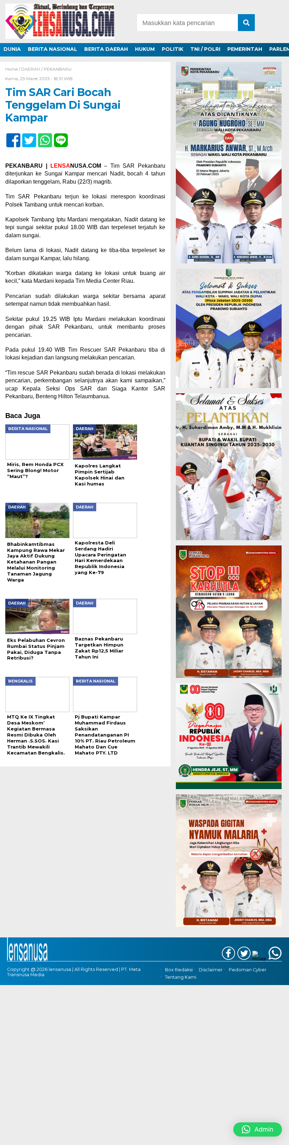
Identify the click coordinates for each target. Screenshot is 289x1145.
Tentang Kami (180, 977)
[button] (257, 1129)
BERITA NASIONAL (52, 49)
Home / (13, 69)
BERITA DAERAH (106, 49)
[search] (246, 22)
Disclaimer (211, 969)
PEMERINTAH (244, 49)
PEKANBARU (58, 69)
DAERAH (30, 69)
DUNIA (12, 49)
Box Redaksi (179, 969)
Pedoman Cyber (247, 969)
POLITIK (172, 49)
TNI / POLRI (205, 49)
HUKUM (145, 49)
